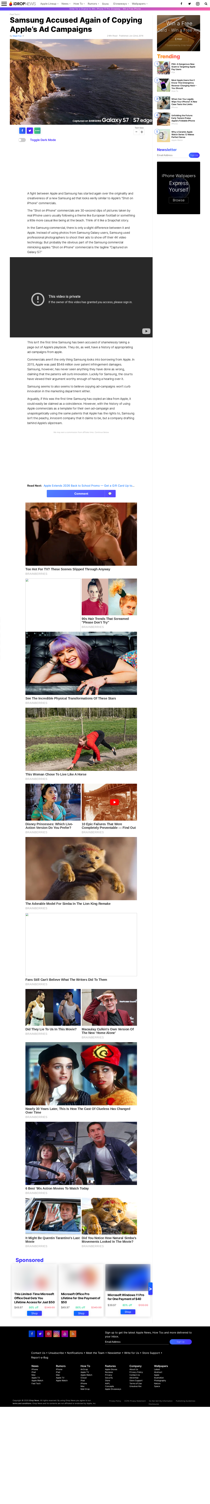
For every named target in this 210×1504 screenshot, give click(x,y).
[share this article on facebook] (22, 131)
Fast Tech (14, 14)
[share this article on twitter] (30, 131)
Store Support (151, 1352)
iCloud (84, 1377)
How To (78, 3)
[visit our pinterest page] (48, 1334)
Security (109, 1377)
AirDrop (84, 1369)
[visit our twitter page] (40, 1334)
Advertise (133, 1377)
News (65, 3)
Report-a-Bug (39, 1357)
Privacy (108, 1375)
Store (105, 3)
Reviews (109, 1372)
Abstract (158, 1372)
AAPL (107, 1383)
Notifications (75, 1352)
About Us (133, 1369)
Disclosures (154, 1404)
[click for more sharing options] (37, 131)
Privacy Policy (136, 1372)
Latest (157, 1369)
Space (157, 1386)
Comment (93, 493)
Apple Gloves (111, 1369)
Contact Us (38, 1352)
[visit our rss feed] (73, 1334)
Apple (156, 1375)
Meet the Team (95, 1352)
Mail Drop (85, 1389)
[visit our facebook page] (32, 1334)
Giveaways (120, 3)
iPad (34, 1372)
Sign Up (194, 155)
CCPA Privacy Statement (135, 1401)
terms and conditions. (22, 1403)
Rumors (92, 3)
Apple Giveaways (113, 1389)
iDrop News (34, 1400)
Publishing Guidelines (185, 1401)
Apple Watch (37, 1380)
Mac (34, 1375)
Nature (157, 1383)
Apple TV (36, 1377)
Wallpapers (139, 3)
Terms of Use (135, 1383)
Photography (160, 1380)
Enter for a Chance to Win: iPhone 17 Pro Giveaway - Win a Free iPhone (105, 9)
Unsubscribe (56, 1352)
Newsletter (114, 1352)
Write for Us (131, 1352)
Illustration (159, 1377)
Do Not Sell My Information (161, 1401)
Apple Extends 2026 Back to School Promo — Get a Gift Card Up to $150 (92, 485)
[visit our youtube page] (65, 1334)
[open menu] (4, 3)
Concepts (109, 1386)
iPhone (35, 1369)
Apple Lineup (48, 3)
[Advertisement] (81, 167)
